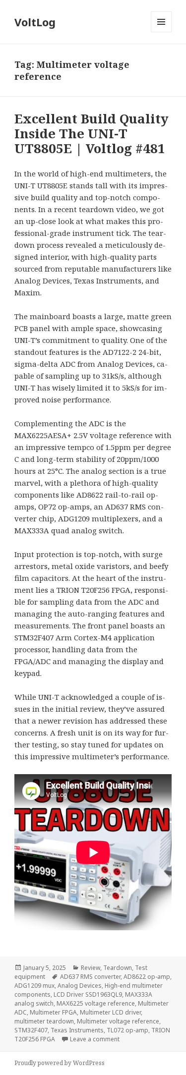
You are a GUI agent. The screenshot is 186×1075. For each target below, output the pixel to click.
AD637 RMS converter (90, 976)
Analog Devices (80, 985)
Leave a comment (95, 1039)
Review (90, 967)
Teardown (117, 967)
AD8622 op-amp (147, 976)
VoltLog (35, 21)
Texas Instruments (77, 1030)
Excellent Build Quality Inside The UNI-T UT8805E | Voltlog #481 (91, 133)
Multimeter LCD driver (110, 1012)
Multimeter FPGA (53, 1012)
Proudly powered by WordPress (59, 1063)
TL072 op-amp (127, 1030)
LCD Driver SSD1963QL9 (88, 994)
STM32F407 (31, 1030)
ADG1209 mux (34, 985)
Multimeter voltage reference (118, 1021)
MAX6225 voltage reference (96, 1003)
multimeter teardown (44, 1021)
